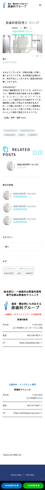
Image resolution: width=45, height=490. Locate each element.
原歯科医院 (10, 135)
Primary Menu (40, 5)
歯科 (21, 135)
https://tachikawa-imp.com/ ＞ (28, 412)
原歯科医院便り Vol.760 (27, 164)
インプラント (11, 130)
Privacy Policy (16, 475)
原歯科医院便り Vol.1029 (24, 206)
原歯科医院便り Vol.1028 (24, 218)
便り (5, 59)
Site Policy (30, 475)
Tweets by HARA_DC (12, 454)
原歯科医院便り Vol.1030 (24, 193)
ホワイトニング (27, 130)
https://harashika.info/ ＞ (30, 342)
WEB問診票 (32, 485)
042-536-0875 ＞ (34, 335)
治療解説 (33, 135)
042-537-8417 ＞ (34, 405)
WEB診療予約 (10, 485)
